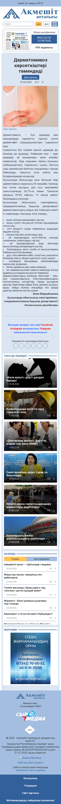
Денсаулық (30, 77)
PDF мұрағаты (44, 47)
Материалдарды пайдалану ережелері (30, 800)
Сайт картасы (30, 792)
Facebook (47, 324)
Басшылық (30, 778)
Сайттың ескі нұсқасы (30, 762)
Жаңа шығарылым (44, 36)
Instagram (16, 328)
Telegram (45, 328)
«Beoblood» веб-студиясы (30, 770)
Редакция (30, 785)
